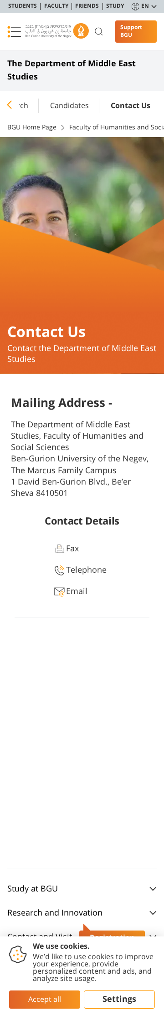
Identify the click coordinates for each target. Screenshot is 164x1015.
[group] (69, 104)
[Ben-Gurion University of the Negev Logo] (57, 31)
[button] (14, 32)
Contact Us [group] (130, 105)
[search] (99, 31)
